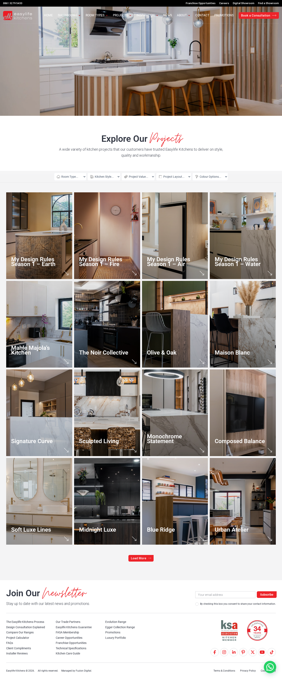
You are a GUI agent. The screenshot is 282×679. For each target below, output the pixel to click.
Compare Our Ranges (20, 632)
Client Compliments (18, 648)
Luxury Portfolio (115, 637)
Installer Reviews (17, 653)
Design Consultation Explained (25, 627)
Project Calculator (17, 637)
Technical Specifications (71, 648)
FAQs (9, 643)
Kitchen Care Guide (68, 653)
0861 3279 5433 (12, 3)
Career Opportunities (69, 637)
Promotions (112, 632)
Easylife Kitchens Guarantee (74, 627)
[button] (141, 558)
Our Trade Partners (68, 621)
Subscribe (266, 594)
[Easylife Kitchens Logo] (17, 15)
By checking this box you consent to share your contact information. (237, 603)
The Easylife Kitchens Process (25, 621)
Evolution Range (115, 621)
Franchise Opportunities (71, 643)
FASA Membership (67, 632)
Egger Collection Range (120, 627)
